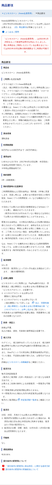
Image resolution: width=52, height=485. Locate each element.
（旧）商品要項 (20, 27)
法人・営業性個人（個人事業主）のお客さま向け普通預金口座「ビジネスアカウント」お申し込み (26, 306)
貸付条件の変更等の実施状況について (21, 469)
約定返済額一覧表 (28, 400)
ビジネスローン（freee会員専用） (18, 13)
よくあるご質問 (12, 32)
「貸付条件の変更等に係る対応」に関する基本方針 (27, 466)
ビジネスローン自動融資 (18, 362)
